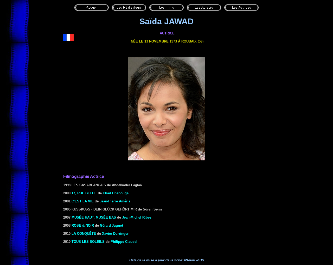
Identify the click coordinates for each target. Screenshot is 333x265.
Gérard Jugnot (111, 225)
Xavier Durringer (115, 234)
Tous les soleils (88, 242)
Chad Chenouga (116, 193)
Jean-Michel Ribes (136, 217)
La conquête (84, 234)
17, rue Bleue (84, 193)
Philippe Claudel (124, 242)
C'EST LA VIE (83, 201)
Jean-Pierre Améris (115, 201)
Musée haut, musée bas (94, 217)
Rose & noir (83, 225)
